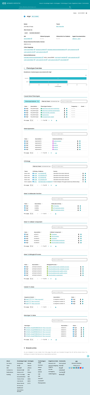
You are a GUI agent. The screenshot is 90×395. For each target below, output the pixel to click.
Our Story (9, 363)
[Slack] (72, 368)
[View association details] (67, 108)
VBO (29, 376)
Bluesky (61, 374)
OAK (39, 374)
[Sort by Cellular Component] (62, 232)
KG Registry (52, 371)
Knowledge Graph (48, 3)
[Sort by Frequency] (78, 106)
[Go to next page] (49, 120)
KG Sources (20, 385)
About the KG (20, 383)
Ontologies (57, 3)
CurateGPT (41, 380)
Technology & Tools (66, 3)
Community (85, 3)
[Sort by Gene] (28, 106)
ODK (39, 376)
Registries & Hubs (76, 3)
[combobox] (45, 7)
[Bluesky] (83, 368)
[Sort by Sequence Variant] (35, 297)
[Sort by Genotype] (31, 325)
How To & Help (21, 374)
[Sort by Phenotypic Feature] (52, 106)
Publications (10, 372)
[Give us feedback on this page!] (88, 356)
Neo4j (18, 368)
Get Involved (62, 363)
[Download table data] (56, 120)
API (18, 365)
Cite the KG (20, 381)
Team (8, 365)
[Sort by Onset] (85, 106)
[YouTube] (80, 368)
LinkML (39, 369)
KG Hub (50, 369)
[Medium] (74, 368)
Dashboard (20, 387)
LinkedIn (61, 370)
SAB (8, 368)
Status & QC (20, 372)
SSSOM (40, 372)
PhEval (39, 367)
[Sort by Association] (38, 106)
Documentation (21, 376)
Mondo (29, 363)
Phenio (29, 372)
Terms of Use (20, 379)
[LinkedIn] (78, 368)
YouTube (61, 372)
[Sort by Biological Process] (57, 264)
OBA (29, 374)
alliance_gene (76, 39)
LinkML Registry (52, 374)
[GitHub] (76, 368)
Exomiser (40, 365)
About (41, 3)
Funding (9, 374)
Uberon (29, 365)
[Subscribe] (69, 368)
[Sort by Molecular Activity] (62, 203)
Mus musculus (60, 26)
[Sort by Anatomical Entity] (63, 138)
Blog (60, 368)
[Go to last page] (51, 120)
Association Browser (20, 390)
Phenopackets (42, 383)
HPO (29, 370)
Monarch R (20, 370)
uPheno (29, 368)
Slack (60, 365)
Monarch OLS (52, 363)
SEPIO (29, 381)
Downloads (20, 363)
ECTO (29, 383)
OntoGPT (40, 378)
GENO (29, 379)
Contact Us (10, 370)
